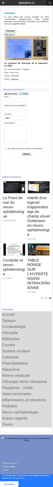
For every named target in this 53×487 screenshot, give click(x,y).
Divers (7, 424)
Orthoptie (10, 333)
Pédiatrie (9, 406)
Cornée (8, 345)
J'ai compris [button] (9, 484)
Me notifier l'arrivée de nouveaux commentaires (25, 149)
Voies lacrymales (16, 394)
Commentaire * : (11, 123)
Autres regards (15, 418)
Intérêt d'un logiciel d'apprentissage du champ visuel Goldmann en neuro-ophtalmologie (38, 216)
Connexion (9, 13)
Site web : (8, 114)
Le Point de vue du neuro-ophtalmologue (13, 207)
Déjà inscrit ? (9, 34)
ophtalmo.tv (26, 2)
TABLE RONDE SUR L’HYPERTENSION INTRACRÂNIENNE (38, 274)
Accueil (8, 314)
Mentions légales (9, 467)
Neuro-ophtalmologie (20, 412)
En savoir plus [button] (19, 478)
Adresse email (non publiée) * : (16, 105)
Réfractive (11, 339)
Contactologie (14, 326)
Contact (6, 470)
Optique (9, 320)
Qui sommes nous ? (10, 463)
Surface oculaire (16, 351)
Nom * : (7, 97)
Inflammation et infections (24, 400)
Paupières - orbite (17, 388)
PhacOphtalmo (15, 363)
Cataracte (10, 357)
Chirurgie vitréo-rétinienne (24, 381)
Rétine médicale (16, 375)
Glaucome (11, 369)
